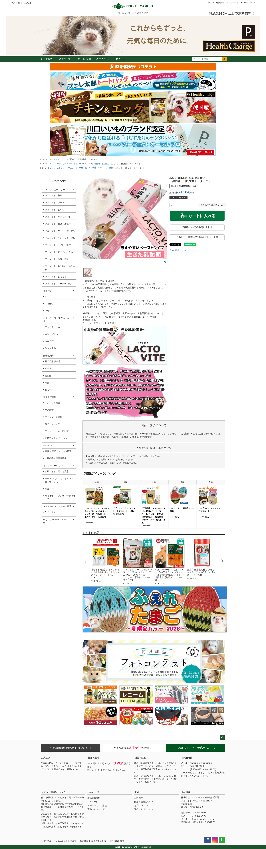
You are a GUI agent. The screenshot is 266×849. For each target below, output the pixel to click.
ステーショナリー (53, 424)
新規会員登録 (93, 798)
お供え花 (49, 341)
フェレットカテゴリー (57, 159)
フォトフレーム (52, 327)
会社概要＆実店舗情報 (55, 458)
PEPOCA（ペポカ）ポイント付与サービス (59, 480)
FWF (47, 311)
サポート (139, 792)
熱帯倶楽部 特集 (53, 361)
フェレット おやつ (54, 209)
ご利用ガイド (233, 3)
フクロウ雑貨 (49, 397)
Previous (86, 562)
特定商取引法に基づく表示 (93, 841)
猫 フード (49, 389)
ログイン (210, 3)
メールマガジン (248, 3)
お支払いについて (142, 805)
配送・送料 (93, 757)
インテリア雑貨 (52, 403)
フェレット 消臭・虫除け (58, 259)
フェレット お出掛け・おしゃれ (60, 268)
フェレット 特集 (75, 168)
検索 (224, 59)
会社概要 (186, 792)
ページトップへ (222, 737)
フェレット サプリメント (79, 164)
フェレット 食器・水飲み (58, 223)
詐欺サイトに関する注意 (57, 471)
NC (46, 296)
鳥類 (47, 382)
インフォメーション (53, 465)
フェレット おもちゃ (55, 276)
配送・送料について (144, 801)
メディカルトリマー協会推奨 (57, 506)
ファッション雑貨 (53, 417)
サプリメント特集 (105, 168)
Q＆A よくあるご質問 (65, 841)
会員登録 (220, 3)
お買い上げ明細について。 (54, 792)
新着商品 (47, 59)
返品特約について (178, 250)
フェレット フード (54, 202)
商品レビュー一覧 (96, 809)
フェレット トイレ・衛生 (58, 245)
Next (222, 561)
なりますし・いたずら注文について (60, 497)
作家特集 (47, 291)
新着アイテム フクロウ (57, 438)
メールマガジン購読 (97, 805)
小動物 (48, 368)
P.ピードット (51, 512)
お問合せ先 (187, 757)
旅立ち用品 (50, 348)
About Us (47, 445)
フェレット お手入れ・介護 (59, 252)
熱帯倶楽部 (48, 355)
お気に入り (85, 59)
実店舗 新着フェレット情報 (58, 451)
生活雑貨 (49, 410)
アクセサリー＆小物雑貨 (57, 431)
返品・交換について (144, 809)
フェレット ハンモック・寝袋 (60, 238)
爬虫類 (48, 375)
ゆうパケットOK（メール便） (55, 521)
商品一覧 (66, 59)
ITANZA (48, 303)
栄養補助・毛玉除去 (100, 164)
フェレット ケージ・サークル (60, 231)
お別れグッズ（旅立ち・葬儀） (56, 319)
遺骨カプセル (51, 334)
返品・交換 (140, 757)
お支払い (45, 757)
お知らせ (49, 489)
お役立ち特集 (90, 168)
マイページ (104, 59)
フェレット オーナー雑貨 (58, 283)
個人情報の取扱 (117, 841)
